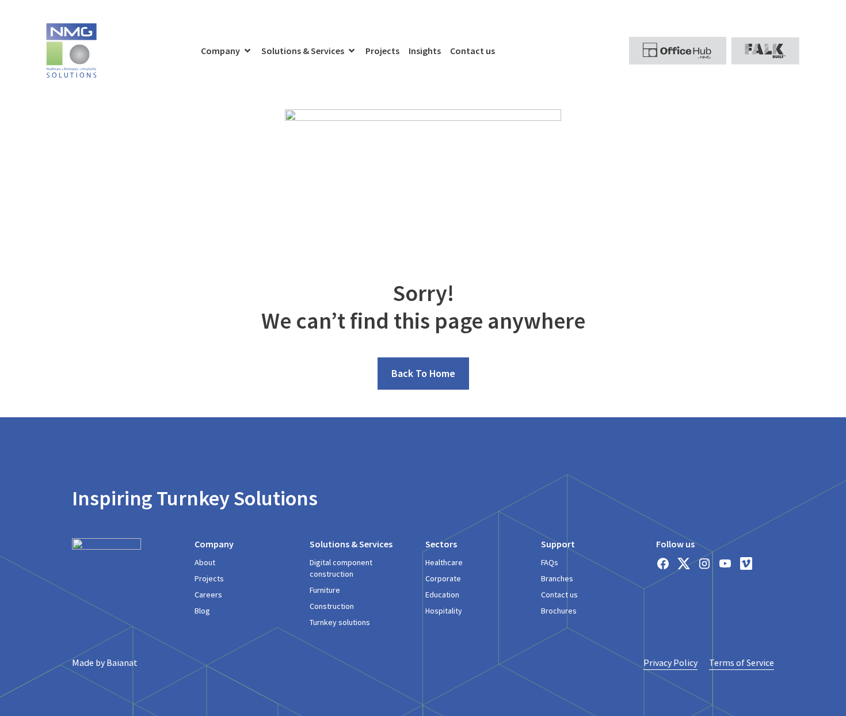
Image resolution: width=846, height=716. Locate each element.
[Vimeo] (746, 563)
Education (442, 594)
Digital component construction (341, 568)
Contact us (559, 594)
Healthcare (444, 562)
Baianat (122, 662)
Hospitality (443, 610)
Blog (202, 610)
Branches (557, 578)
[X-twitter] (684, 563)
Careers (208, 594)
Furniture (325, 590)
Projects (209, 578)
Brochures (559, 610)
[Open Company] (247, 51)
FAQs (549, 562)
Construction (332, 606)
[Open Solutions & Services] (351, 51)
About (205, 562)
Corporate (443, 578)
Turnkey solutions (340, 622)
